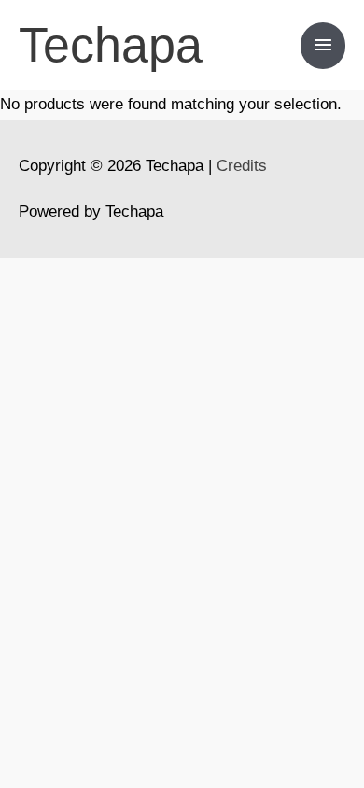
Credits (242, 166)
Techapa (111, 45)
